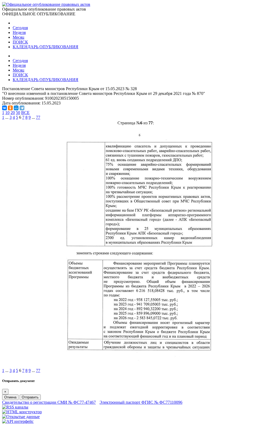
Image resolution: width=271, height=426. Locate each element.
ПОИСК (20, 42)
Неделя (19, 32)
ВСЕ (25, 112)
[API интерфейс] (18, 421)
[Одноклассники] (10, 108)
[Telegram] (22, 108)
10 (7, 112)
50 (18, 112)
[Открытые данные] (21, 416)
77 (38, 117)
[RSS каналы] (15, 407)
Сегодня (20, 27)
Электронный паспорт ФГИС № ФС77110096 (141, 402)
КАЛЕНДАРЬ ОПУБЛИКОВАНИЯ (45, 47)
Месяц (18, 37)
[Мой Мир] (16, 108)
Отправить (30, 397)
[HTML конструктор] (22, 412)
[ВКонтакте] (4, 108)
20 (13, 112)
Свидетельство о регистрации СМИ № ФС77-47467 (49, 402)
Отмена (10, 397)
